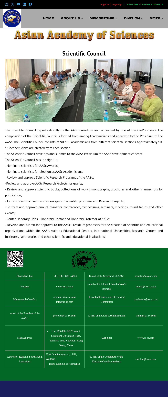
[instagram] (6, 5)
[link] (84, 31)
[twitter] (12, 5)
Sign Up (117, 4)
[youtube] (18, 5)
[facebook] (30, 5)
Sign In (105, 4)
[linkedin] (24, 5)
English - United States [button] (143, 4)
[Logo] (12, 18)
